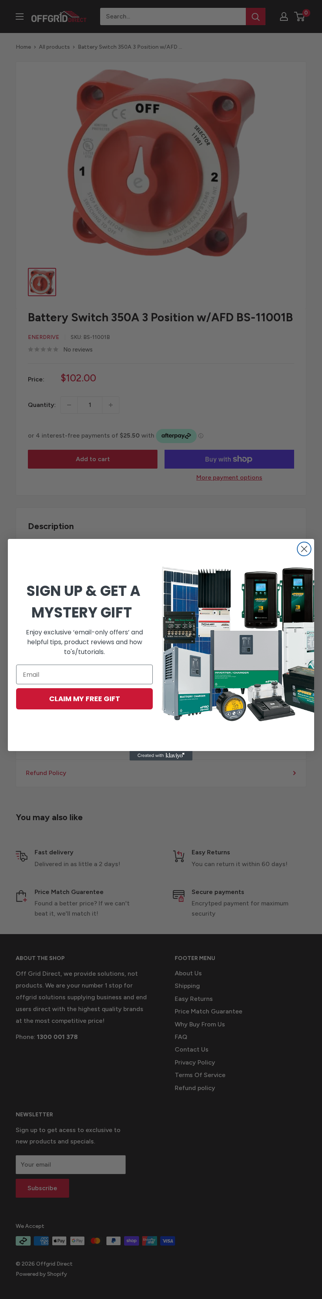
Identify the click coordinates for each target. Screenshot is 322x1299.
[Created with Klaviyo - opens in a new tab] (161, 755)
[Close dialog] (304, 549)
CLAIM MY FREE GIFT (84, 699)
